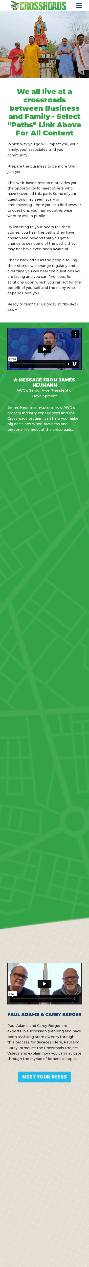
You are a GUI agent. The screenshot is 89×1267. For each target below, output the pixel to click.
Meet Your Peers (44, 1076)
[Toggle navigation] (79, 5)
